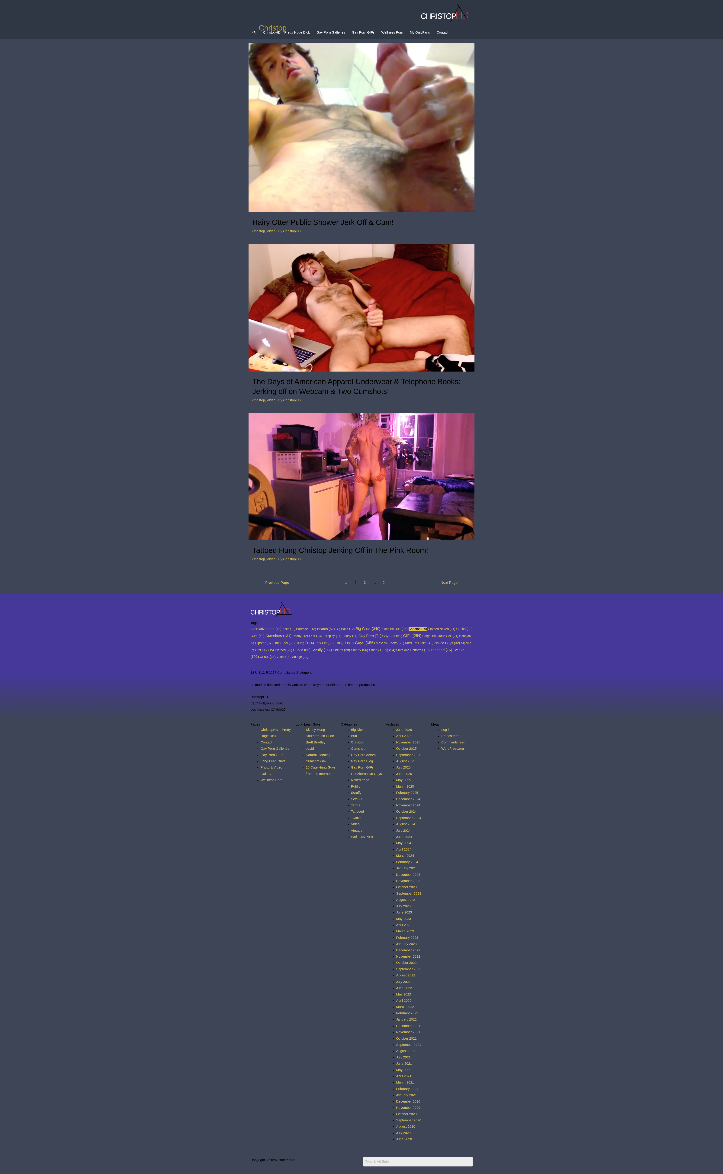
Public (301, 650)
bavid (310, 748)
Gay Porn (369, 636)
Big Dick (357, 730)
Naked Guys (447, 643)
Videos (283, 656)
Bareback (306, 629)
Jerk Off (324, 643)
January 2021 (406, 1095)
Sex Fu (356, 799)
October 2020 (406, 1114)
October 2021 (406, 1038)
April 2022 (403, 1000)
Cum (257, 636)
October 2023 (406, 887)
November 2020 (408, 1108)
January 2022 (406, 1019)
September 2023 (408, 893)
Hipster (264, 643)
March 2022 (405, 1007)
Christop (258, 231)
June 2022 (404, 988)
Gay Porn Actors (363, 755)
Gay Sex (392, 636)
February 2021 (407, 1089)
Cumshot (358, 748)
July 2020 (403, 1133)
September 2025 (408, 755)
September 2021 (408, 1045)
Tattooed (441, 650)
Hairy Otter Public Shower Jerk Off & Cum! (323, 222)
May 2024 (403, 843)
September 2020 (408, 1120)
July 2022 (403, 982)
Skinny (359, 650)
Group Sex (447, 636)
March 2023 (405, 931)
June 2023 (404, 912)
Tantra (355, 805)
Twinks (356, 818)
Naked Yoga (360, 780)
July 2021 (403, 1057)
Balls (288, 629)
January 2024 (406, 868)
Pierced (283, 650)
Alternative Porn (265, 629)
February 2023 (407, 938)
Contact (442, 32)
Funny (350, 636)
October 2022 (406, 963)
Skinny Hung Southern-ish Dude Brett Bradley (320, 736)
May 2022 (403, 994)
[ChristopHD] (446, 13)
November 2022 (408, 956)
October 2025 (406, 748)
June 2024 (404, 837)
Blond (387, 629)
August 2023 (405, 900)
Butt (401, 629)
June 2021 (404, 1063)
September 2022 (408, 969)
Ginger (429, 636)
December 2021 (408, 1026)
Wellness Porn (392, 32)
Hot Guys (284, 643)
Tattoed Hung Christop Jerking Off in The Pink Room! (340, 550)
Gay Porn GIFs (363, 32)
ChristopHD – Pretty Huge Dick (286, 32)
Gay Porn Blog (362, 761)
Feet (315, 636)
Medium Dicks (419, 643)
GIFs (412, 636)
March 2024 (405, 856)
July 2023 (403, 906)
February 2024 (407, 862)
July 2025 (403, 767)
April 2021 (403, 1076)
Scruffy (321, 650)
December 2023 (408, 875)
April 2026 (403, 736)
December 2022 (408, 950)
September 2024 (408, 818)
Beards (326, 629)
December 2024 (408, 799)
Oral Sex (264, 650)
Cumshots (278, 636)
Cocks (464, 629)
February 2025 (407, 793)
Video (271, 231)
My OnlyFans (420, 32)
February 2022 (407, 1013)
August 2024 (405, 824)
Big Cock (368, 629)
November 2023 (408, 881)
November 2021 (408, 1032)
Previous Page (275, 583)
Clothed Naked (441, 629)
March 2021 (405, 1082)
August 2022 (405, 975)
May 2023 (403, 919)
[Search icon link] (254, 32)
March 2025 (405, 786)
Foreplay (332, 636)
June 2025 (404, 774)
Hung (305, 643)
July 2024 (403, 830)
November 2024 (408, 805)
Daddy (300, 636)
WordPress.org (452, 748)
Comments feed (453, 742)
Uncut (268, 657)
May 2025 (403, 780)
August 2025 (405, 761)
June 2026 (404, 730)
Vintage (299, 657)
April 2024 (403, 849)
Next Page (451, 583)
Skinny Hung (382, 650)
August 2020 (405, 1126)
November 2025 (408, 742)
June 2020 (404, 1139)
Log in (446, 730)
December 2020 (408, 1101)
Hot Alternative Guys (366, 774)
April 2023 (403, 925)
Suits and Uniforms (413, 650)
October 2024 (406, 811)
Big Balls (345, 629)
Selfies (341, 650)
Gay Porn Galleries (331, 32)
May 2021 (403, 1070)
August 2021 (405, 1051)
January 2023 (406, 944)
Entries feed (450, 736)
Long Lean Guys (355, 643)
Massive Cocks (390, 643)
